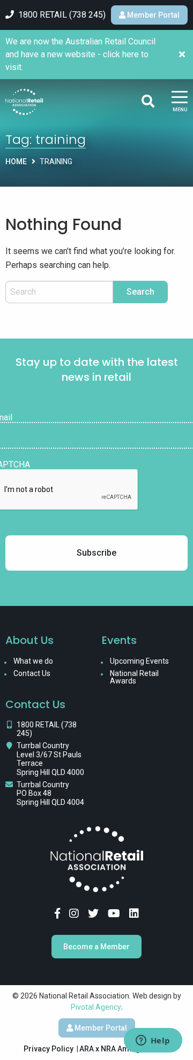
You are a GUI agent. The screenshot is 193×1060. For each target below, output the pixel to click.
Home (16, 161)
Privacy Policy (48, 1049)
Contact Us (31, 673)
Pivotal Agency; (97, 1007)
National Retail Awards (134, 677)
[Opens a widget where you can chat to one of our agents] (152, 1041)
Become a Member (96, 946)
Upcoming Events (139, 661)
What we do (33, 661)
